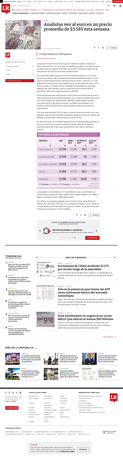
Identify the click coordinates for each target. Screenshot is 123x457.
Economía (63, 403)
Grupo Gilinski (83, 13)
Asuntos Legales (34, 398)
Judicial (23, 368)
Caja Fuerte (47, 398)
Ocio (61, 414)
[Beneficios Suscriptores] (114, 6)
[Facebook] (94, 48)
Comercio (101, 368)
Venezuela (99, 13)
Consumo (32, 403)
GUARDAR (113, 48)
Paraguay (24, 353)
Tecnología (12, 288)
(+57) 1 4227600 (10, 401)
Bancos (62, 353)
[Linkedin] (103, 48)
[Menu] (13, 10)
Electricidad (73, 13)
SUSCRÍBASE (117, 1)
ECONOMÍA (25, 10)
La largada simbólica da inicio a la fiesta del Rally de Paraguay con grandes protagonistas (31, 358)
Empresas (32, 407)
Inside (61, 412)
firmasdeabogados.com (59, 431)
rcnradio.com (40, 434)
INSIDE (107, 10)
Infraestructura (48, 412)
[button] (39, 231)
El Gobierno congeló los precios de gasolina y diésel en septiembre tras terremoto (19, 305)
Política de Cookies (67, 451)
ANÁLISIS (69, 10)
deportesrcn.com (84, 434)
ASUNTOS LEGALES (79, 10)
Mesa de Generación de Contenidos (90, 396)
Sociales (31, 421)
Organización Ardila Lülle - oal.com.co (109, 432)
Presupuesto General (38, 13)
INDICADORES (99, 10)
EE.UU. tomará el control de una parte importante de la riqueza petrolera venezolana (19, 318)
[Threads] (21, 393)
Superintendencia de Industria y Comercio (92, 412)
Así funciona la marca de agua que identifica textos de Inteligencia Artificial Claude (19, 292)
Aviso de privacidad (85, 403)
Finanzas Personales (50, 410)
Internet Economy (34, 414)
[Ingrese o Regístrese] (120, 5)
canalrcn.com (29, 434)
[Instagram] (17, 393)
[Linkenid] (14, 393)
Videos (46, 421)
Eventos (62, 407)
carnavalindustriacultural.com (14, 434)
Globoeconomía (65, 410)
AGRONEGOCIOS (59, 10)
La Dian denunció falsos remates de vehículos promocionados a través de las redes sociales (107, 358)
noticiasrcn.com (51, 434)
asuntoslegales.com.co (12, 431)
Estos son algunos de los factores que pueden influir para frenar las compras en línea (107, 374)
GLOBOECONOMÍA (48, 10)
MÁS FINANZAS (108, 337)
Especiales (47, 407)
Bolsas (10, 326)
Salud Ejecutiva (64, 417)
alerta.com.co (72, 434)
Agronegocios (33, 396)
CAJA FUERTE (90, 10)
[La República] (5, 9)
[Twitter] (99, 48)
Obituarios (47, 414)
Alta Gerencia (48, 396)
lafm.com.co (62, 434)
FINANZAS (18, 10)
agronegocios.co (27, 431)
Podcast (31, 417)
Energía (64, 13)
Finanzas (31, 410)
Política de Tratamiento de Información (91, 407)
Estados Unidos (13, 313)
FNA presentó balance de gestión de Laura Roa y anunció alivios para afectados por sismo (69, 358)
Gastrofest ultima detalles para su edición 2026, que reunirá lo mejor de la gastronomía (69, 374)
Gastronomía (64, 368)
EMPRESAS (33, 10)
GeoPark (92, 13)
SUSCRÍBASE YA (92, 238)
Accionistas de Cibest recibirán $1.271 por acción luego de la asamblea (83, 267)
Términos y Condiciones (86, 405)
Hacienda (11, 262)
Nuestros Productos (85, 398)
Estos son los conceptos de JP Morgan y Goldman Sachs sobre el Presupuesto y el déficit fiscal (19, 267)
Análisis (62, 396)
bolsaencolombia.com (76, 431)
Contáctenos (83, 400)
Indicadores (32, 412)
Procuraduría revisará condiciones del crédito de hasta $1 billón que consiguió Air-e (30, 374)
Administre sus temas (14, 80)
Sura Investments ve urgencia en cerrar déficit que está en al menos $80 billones (85, 317)
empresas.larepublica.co (42, 431)
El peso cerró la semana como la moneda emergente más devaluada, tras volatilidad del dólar (19, 331)
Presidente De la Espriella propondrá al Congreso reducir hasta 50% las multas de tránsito (19, 280)
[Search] (108, 6)
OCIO (39, 10)
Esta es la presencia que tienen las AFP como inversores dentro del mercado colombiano (84, 292)
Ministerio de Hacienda (54, 13)
